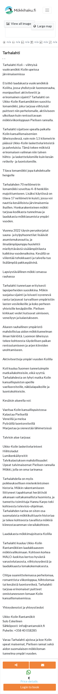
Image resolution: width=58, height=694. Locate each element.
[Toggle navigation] (47, 10)
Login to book (29, 687)
